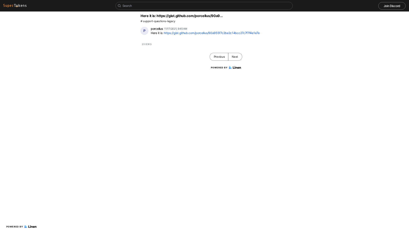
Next (235, 56)
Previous (219, 56)
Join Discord (392, 6)
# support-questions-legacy (158, 21)
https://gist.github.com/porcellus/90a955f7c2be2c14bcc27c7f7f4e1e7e (211, 33)
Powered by (14, 226)
